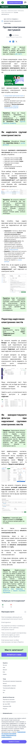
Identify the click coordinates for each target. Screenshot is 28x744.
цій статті (18, 54)
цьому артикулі (13, 249)
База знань (4, 10)
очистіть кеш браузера (13, 589)
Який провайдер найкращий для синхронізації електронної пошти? (12, 618)
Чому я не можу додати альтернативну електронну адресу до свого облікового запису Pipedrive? (13, 634)
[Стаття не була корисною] (11, 604)
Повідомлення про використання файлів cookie (13, 733)
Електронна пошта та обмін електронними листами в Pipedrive (12, 641)
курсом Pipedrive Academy (14, 122)
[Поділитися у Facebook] (10, 42)
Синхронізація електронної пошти (14, 95)
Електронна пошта (12, 10)
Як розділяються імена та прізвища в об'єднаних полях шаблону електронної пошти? (13, 627)
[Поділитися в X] (16, 42)
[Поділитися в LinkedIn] (13, 42)
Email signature (6, 622)
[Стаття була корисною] (2, 604)
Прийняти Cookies (14, 741)
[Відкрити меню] (25, 2)
